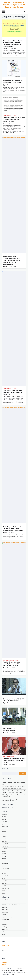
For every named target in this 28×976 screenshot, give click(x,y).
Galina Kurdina (5, 909)
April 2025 (4, 836)
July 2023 (4, 873)
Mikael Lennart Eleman (7, 917)
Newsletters (4, 924)
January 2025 (5, 841)
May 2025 (4, 834)
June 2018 (4, 886)
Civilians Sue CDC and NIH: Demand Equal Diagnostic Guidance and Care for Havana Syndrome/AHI (13, 791)
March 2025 (4, 839)
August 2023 (4, 871)
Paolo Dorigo (11, 38)
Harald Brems (5, 912)
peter (5, 48)
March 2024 (4, 861)
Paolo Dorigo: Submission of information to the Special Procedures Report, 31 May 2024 (13, 528)
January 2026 (5, 826)
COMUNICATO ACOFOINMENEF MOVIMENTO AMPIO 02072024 (12, 391)
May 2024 (4, 856)
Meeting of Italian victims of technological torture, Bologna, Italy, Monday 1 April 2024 (12, 664)
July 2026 (4, 816)
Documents (6, 79)
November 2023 (5, 866)
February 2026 (5, 824)
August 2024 (4, 849)
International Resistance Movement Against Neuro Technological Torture (14, 4)
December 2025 (5, 829)
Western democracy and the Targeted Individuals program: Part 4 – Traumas (13, 799)
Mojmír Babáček (5, 919)
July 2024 (4, 851)
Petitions (4, 932)
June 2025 (4, 831)
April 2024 (4, 858)
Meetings (5, 38)
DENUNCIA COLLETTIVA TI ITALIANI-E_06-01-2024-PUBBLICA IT (14, 118)
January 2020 (5, 883)
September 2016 (5, 888)
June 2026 (4, 819)
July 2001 (4, 893)
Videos (12, 697)
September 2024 (5, 846)
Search (22, 774)
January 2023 (5, 876)
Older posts (5, 768)
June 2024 (4, 853)
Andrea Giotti (5, 900)
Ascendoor (22, 972)
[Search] (25, 11)
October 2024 (5, 844)
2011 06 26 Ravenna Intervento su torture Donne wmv (13, 730)
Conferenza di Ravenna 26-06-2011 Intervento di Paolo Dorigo (14, 700)
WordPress (11, 974)
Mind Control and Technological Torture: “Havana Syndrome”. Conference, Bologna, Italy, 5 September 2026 (12, 43)
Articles (3, 902)
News (9, 660)
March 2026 (4, 821)
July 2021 (4, 878)
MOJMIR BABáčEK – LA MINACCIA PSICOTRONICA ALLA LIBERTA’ (13, 82)
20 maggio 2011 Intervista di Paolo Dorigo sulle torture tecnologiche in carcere (14, 760)
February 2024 (5, 863)
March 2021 (4, 881)
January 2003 (5, 890)
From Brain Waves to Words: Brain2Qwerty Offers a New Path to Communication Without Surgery (13, 787)
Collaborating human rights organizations (11, 904)
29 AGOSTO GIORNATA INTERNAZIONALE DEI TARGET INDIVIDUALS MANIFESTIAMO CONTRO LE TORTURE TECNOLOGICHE (12, 260)
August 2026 (4, 814)
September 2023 (5, 868)
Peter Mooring (5, 929)
